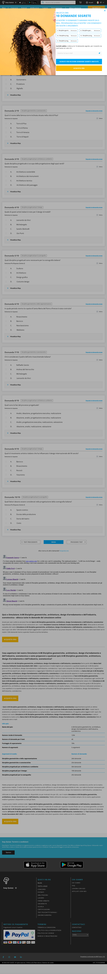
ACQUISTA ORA (79, 68)
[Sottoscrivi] (99, 53)
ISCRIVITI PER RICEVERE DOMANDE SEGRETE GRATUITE (79, 62)
